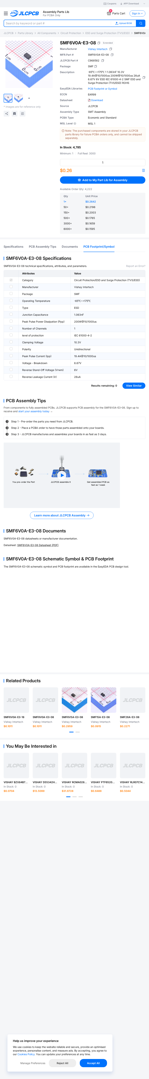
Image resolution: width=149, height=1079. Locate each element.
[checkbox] (11, 280)
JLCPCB (8, 33)
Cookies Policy (26, 1054)
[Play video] (61, 475)
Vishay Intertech (97, 49)
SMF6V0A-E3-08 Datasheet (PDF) (38, 545)
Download (97, 100)
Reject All (62, 1063)
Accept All (93, 1063)
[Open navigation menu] (6, 13)
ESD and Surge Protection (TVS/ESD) (107, 33)
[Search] (140, 23)
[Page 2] (74, 796)
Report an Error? (135, 265)
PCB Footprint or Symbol (102, 88)
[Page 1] (68, 796)
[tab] (13, 246)
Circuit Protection (71, 33)
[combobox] (57, 23)
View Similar (134, 385)
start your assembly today (33, 411)
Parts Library (25, 33)
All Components (46, 33)
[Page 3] (80, 796)
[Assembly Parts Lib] (24, 13)
